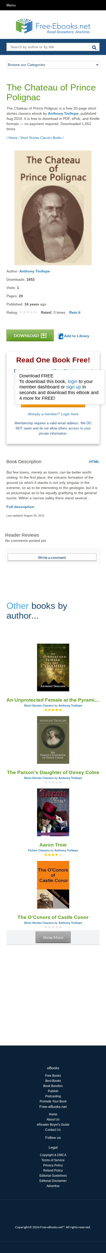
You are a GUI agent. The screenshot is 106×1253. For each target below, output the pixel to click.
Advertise (53, 1186)
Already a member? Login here (53, 414)
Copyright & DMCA (53, 1155)
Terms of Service (53, 1160)
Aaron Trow (53, 845)
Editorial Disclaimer (53, 1181)
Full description (20, 507)
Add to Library (76, 336)
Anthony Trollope (63, 113)
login (72, 381)
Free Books (53, 1075)
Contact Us (53, 1130)
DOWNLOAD (27, 335)
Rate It (75, 312)
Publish (53, 1091)
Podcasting (53, 1096)
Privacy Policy (53, 1165)
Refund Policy (53, 1170)
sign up (73, 386)
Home (53, 1114)
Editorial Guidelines (53, 1175)
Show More (53, 937)
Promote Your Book (53, 1101)
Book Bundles (53, 1086)
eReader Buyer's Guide (53, 1124)
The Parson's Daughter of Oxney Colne (53, 772)
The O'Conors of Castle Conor (53, 917)
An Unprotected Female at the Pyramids (53, 700)
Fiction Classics (39, 850)
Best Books (53, 1081)
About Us (53, 1119)
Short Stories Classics (39, 705)
